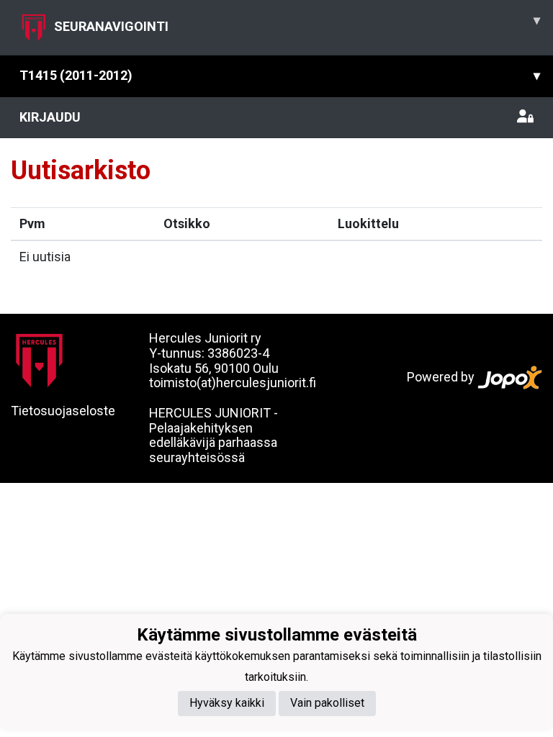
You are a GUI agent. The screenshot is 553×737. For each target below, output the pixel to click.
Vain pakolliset (327, 703)
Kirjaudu (50, 117)
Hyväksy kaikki (226, 703)
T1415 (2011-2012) (279, 75)
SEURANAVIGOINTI (297, 23)
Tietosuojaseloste (63, 410)
